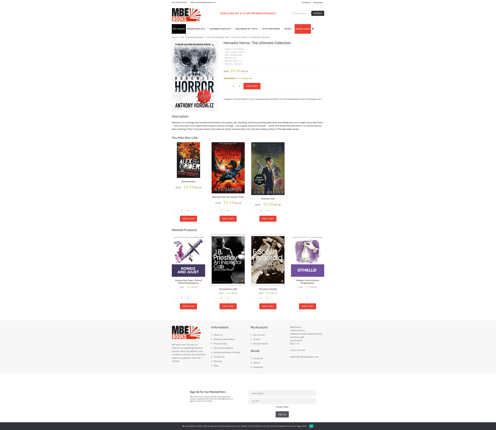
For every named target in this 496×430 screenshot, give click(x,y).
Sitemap (218, 361)
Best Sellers (179, 29)
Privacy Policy (220, 343)
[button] (213, 45)
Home (174, 37)
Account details (260, 343)
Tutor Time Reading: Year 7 (218, 37)
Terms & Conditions (223, 347)
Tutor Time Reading (271, 29)
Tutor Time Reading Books (191, 37)
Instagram (258, 367)
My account (318, 2)
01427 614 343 (181, 2)
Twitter (256, 362)
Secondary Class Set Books (267, 99)
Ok (311, 426)
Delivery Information (224, 339)
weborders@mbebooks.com (206, 2)
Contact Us (306, 2)
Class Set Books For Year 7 (244, 99)
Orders (256, 339)
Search (317, 13)
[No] (492, 426)
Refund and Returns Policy (227, 352)
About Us (218, 334)
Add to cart (252, 86)
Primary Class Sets (196, 29)
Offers (287, 29)
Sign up (282, 414)
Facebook (258, 358)
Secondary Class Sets (220, 29)
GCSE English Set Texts (246, 29)
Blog (216, 365)
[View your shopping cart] (313, 29)
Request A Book (303, 29)
